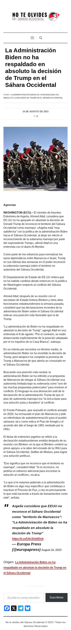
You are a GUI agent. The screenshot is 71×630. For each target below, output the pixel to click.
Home (6, 95)
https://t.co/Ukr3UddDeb (28, 538)
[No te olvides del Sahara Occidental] (35, 16)
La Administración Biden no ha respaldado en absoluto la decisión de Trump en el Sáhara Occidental (34, 568)
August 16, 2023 (52, 549)
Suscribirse (56, 597)
